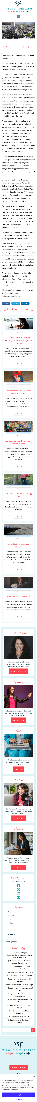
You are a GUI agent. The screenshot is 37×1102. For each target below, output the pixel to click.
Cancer (11, 927)
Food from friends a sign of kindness (20, 972)
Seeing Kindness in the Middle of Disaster (19, 1021)
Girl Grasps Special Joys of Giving (19, 1017)
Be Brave (11, 912)
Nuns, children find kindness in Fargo (19, 985)
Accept (18, 1095)
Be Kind (17, 333)
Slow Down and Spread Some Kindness (19, 1012)
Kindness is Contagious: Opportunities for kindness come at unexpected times (19, 955)
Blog (21, 333)
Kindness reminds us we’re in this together (16, 46)
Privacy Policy (19, 1099)
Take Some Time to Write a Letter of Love (20, 989)
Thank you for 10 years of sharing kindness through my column (18, 340)
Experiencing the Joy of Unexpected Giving (19, 1006)
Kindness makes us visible (18, 596)
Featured (11, 934)
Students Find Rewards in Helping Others (19, 1000)
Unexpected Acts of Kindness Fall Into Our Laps (19, 995)
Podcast (11, 938)
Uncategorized (11, 942)
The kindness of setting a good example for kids (19, 967)
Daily (11, 930)
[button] (34, 1077)
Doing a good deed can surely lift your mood (19, 980)
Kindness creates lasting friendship (19, 975)
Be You (11, 919)
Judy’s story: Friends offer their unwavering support (19, 962)
